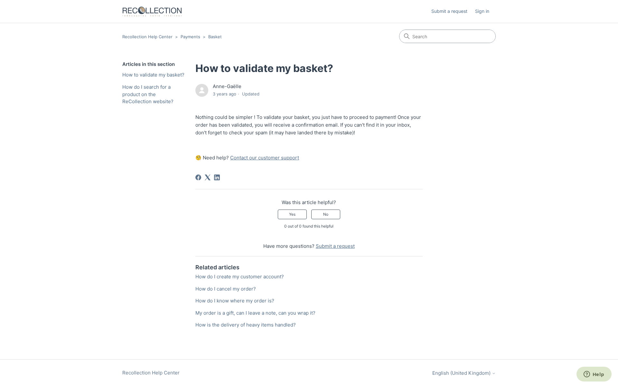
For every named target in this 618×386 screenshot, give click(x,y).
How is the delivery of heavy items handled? (245, 325)
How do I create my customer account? (239, 277)
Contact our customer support (264, 158)
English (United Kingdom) (462, 373)
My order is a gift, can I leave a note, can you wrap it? (255, 313)
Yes (292, 214)
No (325, 214)
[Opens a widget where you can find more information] (594, 375)
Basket (215, 36)
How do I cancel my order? (225, 289)
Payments (190, 36)
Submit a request (449, 11)
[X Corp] (208, 177)
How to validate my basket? (153, 75)
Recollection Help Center (147, 36)
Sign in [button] (482, 11)
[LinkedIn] (217, 177)
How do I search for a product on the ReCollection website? (147, 94)
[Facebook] (198, 177)
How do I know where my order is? (234, 301)
